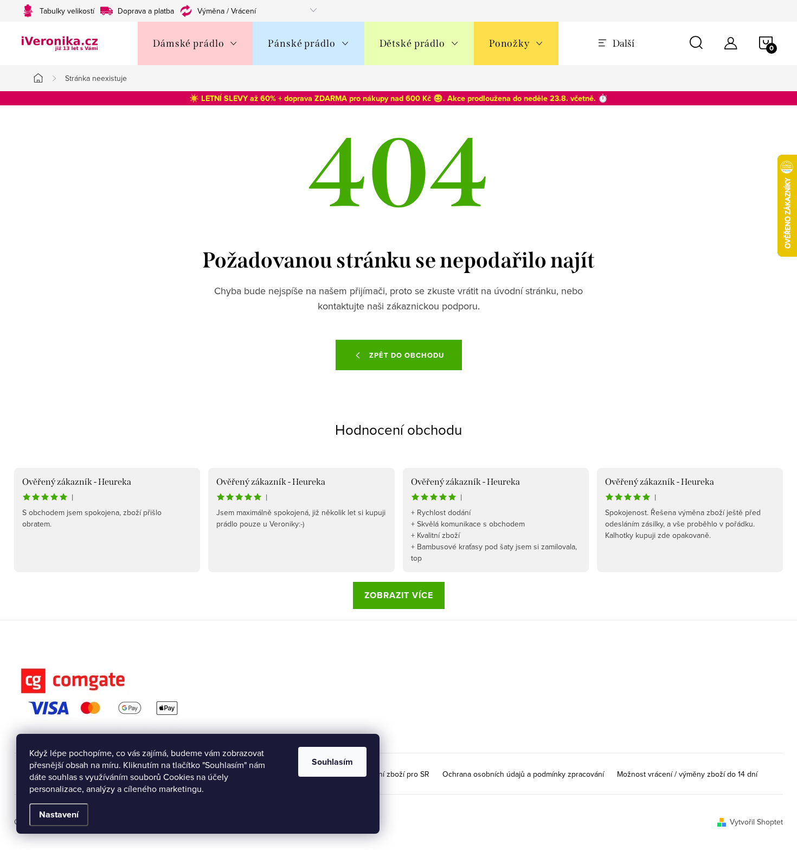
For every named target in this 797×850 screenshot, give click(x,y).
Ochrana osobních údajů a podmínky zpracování (523, 774)
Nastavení (59, 814)
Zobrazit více (398, 595)
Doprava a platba (146, 10)
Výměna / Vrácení (226, 10)
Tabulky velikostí (67, 10)
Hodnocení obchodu (398, 429)
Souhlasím (332, 762)
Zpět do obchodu (406, 355)
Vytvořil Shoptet (756, 821)
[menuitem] (195, 43)
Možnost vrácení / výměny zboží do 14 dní (687, 774)
